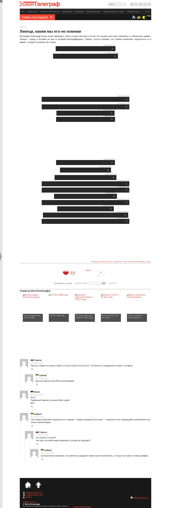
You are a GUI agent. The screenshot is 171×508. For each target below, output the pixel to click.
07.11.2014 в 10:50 (37, 417)
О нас (148, 11)
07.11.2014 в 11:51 (42, 435)
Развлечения (133, 12)
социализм (117, 262)
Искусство (32, 12)
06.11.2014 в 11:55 (42, 378)
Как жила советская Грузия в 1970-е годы (84, 317)
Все (23, 12)
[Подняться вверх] (38, 485)
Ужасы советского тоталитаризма (135, 317)
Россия (23, 27)
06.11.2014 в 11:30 (37, 363)
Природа (79, 12)
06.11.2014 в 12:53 (37, 395)
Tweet (88, 270)
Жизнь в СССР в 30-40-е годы (110, 317)
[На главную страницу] (28, 485)
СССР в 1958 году (57, 316)
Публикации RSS (34, 493)
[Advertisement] (85, 77)
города (96, 262)
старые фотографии (136, 262)
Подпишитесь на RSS (63, 283)
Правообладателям (82, 507)
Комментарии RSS (34, 495)
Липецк (102, 262)
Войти (29, 497)
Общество (67, 12)
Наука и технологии (49, 12)
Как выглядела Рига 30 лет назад (32, 317)
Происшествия (94, 12)
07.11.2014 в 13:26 (47, 453)
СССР (125, 262)
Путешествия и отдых (114, 12)
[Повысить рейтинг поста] (66, 272)
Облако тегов (29, 502)
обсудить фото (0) (109, 45)
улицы (148, 262)
